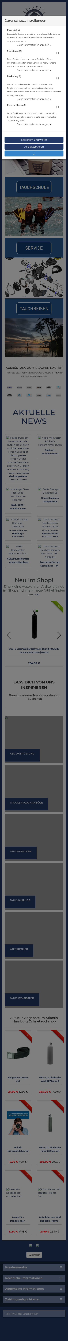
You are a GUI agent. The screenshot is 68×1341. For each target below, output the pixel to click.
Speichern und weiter (34, 139)
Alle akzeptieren (34, 146)
